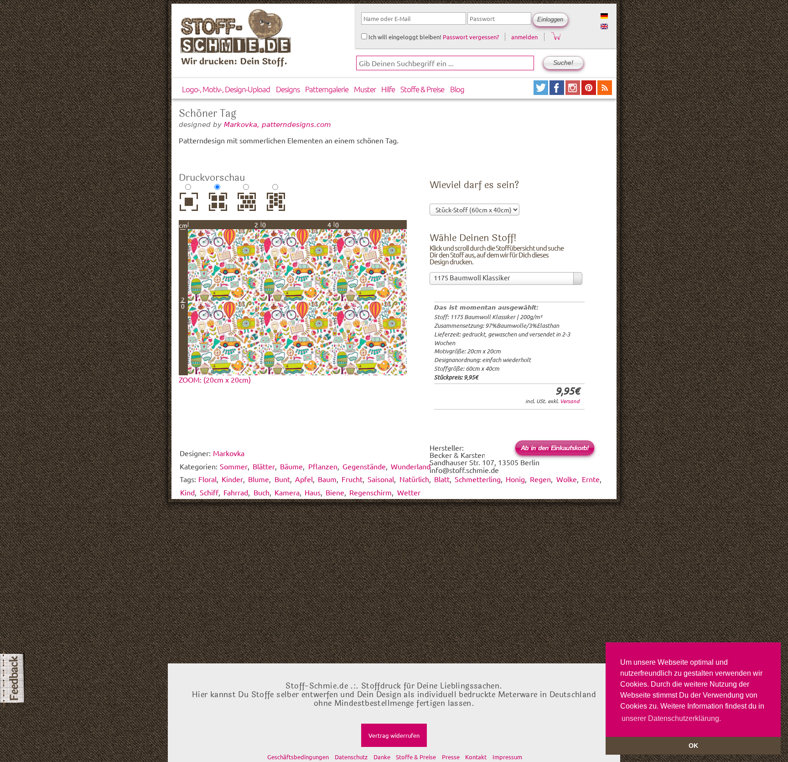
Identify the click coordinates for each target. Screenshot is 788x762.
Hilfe (388, 89)
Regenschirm (370, 492)
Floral (207, 478)
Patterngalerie (326, 89)
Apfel (304, 478)
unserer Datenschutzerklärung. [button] (671, 718)
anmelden (524, 37)
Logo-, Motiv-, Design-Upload (226, 89)
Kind (187, 492)
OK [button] (693, 745)
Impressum (507, 757)
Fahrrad (235, 492)
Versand (570, 401)
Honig (515, 478)
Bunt (282, 478)
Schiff (209, 492)
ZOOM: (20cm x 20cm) (215, 379)
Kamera (287, 492)
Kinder (232, 478)
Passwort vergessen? (471, 37)
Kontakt (476, 757)
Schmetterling (478, 478)
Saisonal (381, 478)
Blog (457, 89)
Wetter (408, 492)
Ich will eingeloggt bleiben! (404, 37)
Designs (288, 89)
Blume (258, 478)
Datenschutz (351, 757)
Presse (451, 757)
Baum (327, 478)
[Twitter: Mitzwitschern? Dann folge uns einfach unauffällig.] (542, 91)
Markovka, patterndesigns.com (277, 124)
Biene (335, 492)
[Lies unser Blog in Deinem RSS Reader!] (604, 91)
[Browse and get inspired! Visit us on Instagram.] (573, 91)
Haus (313, 492)
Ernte (591, 478)
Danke (381, 757)
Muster (365, 89)
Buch (262, 492)
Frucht (352, 478)
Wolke (566, 478)
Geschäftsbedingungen (298, 757)
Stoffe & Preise (422, 89)
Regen (540, 478)
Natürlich (414, 478)
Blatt (442, 478)
